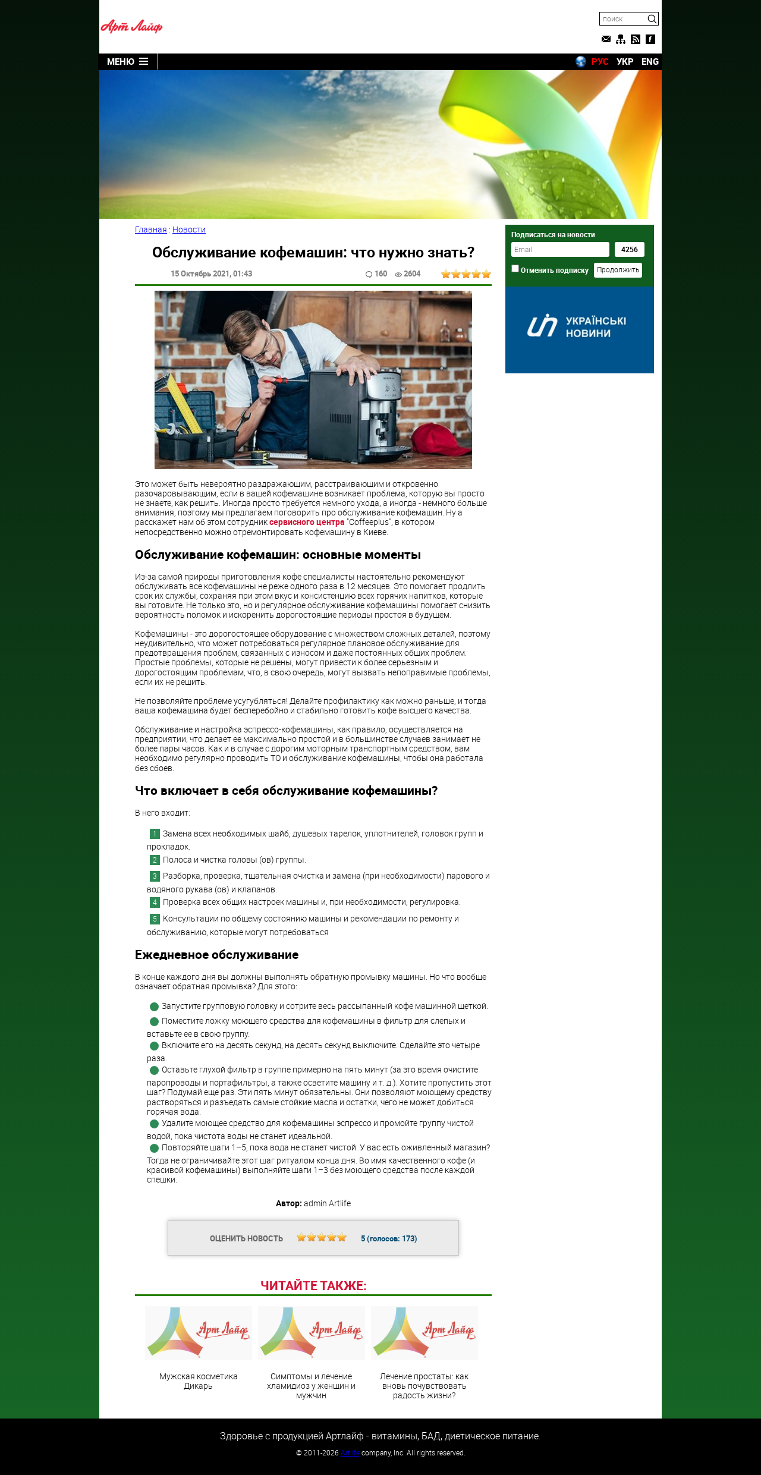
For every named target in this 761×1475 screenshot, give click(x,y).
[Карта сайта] (620, 39)
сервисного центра (307, 521)
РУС (600, 61)
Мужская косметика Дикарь (198, 1380)
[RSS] (635, 39)
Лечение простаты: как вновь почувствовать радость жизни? (424, 1385)
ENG (650, 61)
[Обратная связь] (606, 39)
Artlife (350, 1452)
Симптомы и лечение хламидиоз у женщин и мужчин (311, 1385)
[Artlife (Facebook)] (650, 39)
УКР (625, 61)
